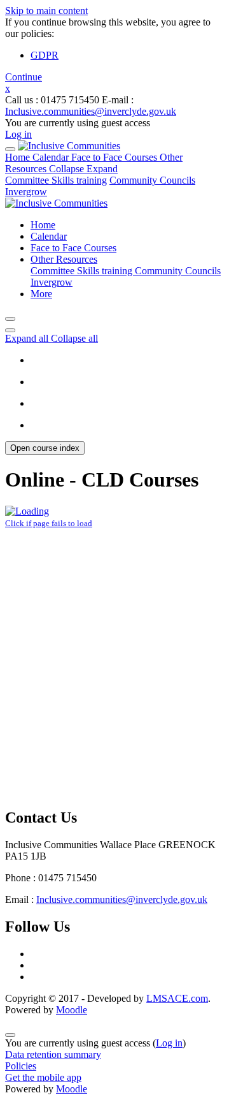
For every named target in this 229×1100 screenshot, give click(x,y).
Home (18, 157)
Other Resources (94, 163)
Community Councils (152, 180)
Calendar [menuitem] (49, 236)
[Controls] (10, 537)
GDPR (45, 55)
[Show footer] (10, 1035)
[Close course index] (10, 319)
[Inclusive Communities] (69, 145)
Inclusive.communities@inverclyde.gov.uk (90, 111)
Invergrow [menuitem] (52, 282)
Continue (23, 76)
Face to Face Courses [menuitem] (73, 247)
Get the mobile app (43, 1077)
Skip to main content (46, 10)
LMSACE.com (177, 998)
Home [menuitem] (43, 224)
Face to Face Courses (115, 157)
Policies (20, 1065)
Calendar (51, 157)
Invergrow (26, 191)
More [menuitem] (41, 293)
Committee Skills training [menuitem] (83, 270)
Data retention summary (53, 1054)
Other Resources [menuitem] (64, 259)
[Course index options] (10, 330)
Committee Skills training (56, 180)
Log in (18, 134)
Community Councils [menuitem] (178, 270)
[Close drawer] (10, 149)
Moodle (71, 1009)
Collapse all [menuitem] (74, 338)
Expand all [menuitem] (28, 338)
